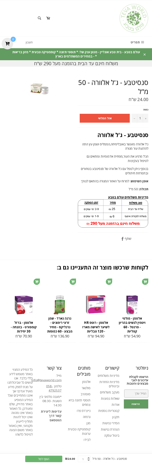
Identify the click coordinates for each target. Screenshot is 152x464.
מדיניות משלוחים (108, 375)
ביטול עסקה (111, 435)
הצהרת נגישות (110, 429)
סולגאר (86, 388)
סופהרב (85, 394)
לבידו (87, 440)
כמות (145, 109)
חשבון (29, 42)
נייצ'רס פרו (83, 411)
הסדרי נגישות (110, 423)
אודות (115, 404)
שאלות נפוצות (110, 398)
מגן (88, 423)
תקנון (115, 417)
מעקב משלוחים (109, 392)
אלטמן (86, 382)
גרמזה (86, 417)
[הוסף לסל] (37, 282)
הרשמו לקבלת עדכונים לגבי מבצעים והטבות (137, 380)
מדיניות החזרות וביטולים (109, 384)
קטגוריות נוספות (108, 411)
